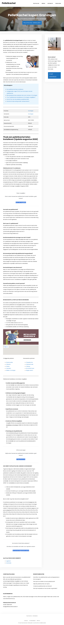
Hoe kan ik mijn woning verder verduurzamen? (18, 101)
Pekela (7, 366)
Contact (26, 620)
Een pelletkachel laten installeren (15, 89)
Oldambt (8, 364)
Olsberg (28, 366)
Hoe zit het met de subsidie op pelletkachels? (18, 99)
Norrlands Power (30, 368)
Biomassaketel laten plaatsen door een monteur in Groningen (22, 95)
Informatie (50, 3)
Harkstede (8, 563)
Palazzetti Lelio (29, 364)
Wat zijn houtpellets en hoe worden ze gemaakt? (45, 588)
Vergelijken (58, 3)
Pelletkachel (9, 3)
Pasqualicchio (29, 362)
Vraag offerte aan (20, 459)
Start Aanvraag (52, 75)
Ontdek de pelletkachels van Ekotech (42, 586)
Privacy (38, 620)
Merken (43, 3)
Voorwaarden (32, 620)
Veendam (8, 368)
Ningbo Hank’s (29, 370)
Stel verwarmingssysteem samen (21, 550)
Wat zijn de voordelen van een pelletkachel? (44, 581)
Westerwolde (9, 362)
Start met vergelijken (21, 202)
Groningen (30, 111)
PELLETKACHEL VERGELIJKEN (32, 23)
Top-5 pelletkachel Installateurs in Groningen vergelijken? (21, 97)
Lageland (8, 561)
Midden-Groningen (10, 370)
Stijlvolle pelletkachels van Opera (41, 584)
